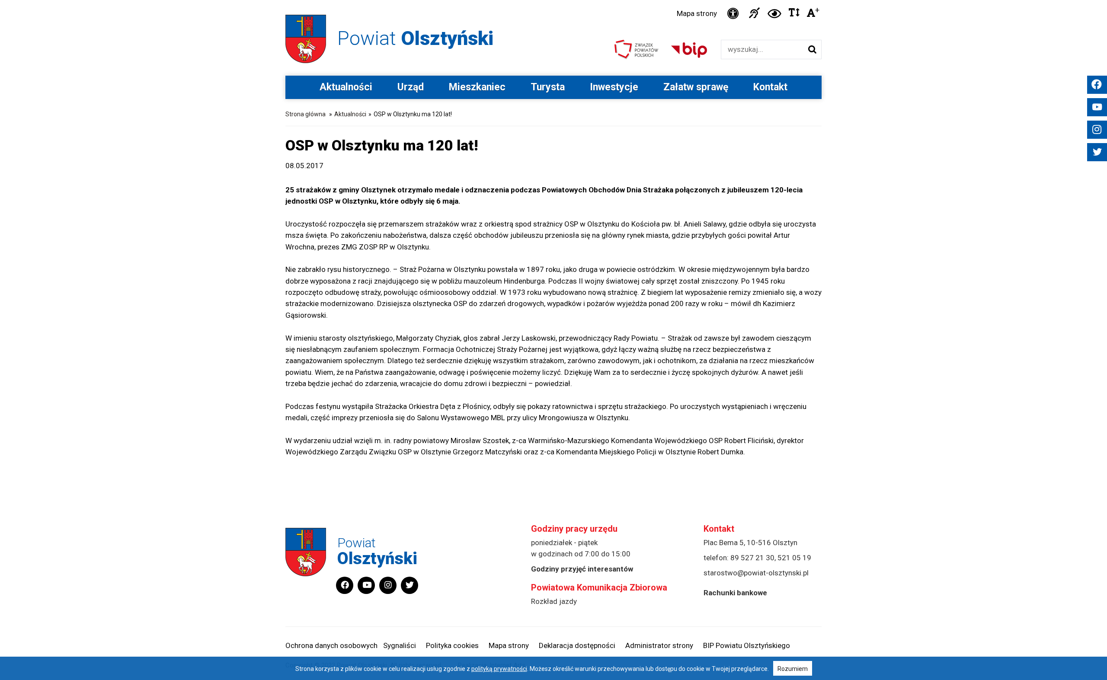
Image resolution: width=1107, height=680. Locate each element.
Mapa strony (697, 13)
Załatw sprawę (695, 87)
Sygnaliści (399, 645)
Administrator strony (659, 645)
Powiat (415, 38)
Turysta (548, 87)
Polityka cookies (452, 645)
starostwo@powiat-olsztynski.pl (756, 572)
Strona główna (305, 114)
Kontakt (770, 87)
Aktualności (346, 87)
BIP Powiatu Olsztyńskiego (746, 645)
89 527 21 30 (752, 557)
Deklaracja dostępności (577, 645)
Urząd (410, 87)
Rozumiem (792, 668)
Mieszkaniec (477, 87)
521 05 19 (794, 557)
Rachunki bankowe (735, 592)
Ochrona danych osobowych (331, 645)
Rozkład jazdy (554, 601)
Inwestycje (614, 87)
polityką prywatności (499, 668)
